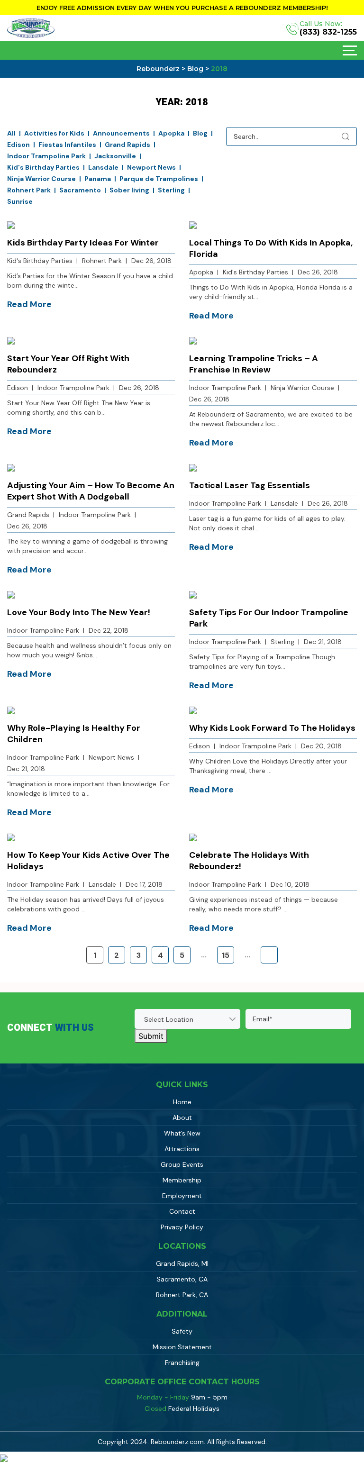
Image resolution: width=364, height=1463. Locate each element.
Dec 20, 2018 (321, 746)
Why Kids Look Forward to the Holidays (272, 728)
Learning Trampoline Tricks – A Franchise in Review (253, 364)
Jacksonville (115, 156)
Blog (200, 133)
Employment (182, 1195)
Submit (151, 1036)
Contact (182, 1211)
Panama (97, 178)
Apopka (171, 133)
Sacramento (80, 190)
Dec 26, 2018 (151, 260)
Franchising (182, 1362)
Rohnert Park (29, 190)
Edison (18, 144)
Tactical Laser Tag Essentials (249, 485)
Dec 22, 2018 (108, 630)
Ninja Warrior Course (41, 178)
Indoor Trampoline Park (46, 156)
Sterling (171, 190)
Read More (29, 304)
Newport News (151, 167)
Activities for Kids (54, 133)
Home (182, 1102)
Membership (182, 1180)
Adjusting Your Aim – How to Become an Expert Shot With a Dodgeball (90, 491)
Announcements (121, 133)
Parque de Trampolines (158, 178)
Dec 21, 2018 (323, 641)
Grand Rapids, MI (182, 1263)
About (182, 1117)
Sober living (129, 190)
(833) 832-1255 (328, 32)
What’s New (182, 1133)
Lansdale (103, 167)
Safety (182, 1331)
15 (225, 955)
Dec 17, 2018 (144, 884)
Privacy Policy (182, 1227)
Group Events (182, 1164)
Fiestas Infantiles (67, 144)
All (11, 133)
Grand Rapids (127, 144)
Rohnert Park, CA (182, 1294)
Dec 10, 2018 (290, 884)
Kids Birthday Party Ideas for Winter (83, 242)
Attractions (182, 1149)
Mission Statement (182, 1347)
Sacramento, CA (182, 1279)
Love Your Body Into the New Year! (78, 612)
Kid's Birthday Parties (43, 167)
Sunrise (20, 201)
